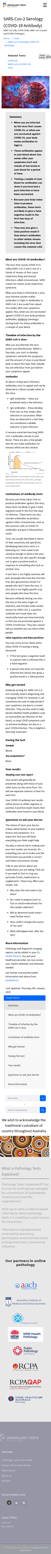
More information (17, 1084)
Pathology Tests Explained (17, 1547)
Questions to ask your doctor (23, 1074)
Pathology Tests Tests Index (17, 1460)
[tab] (25, 1005)
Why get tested (16, 1046)
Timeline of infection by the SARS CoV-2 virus (23, 1026)
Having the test (16, 1056)
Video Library (8, 1470)
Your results (14, 1065)
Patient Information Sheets (16, 1465)
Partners (6, 1480)
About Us (6, 1475)
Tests (16, 38)
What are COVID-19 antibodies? (24, 1014)
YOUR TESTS (13, 998)
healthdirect (12, 980)
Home (6, 38)
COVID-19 (12, 60)
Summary (13, 1005)
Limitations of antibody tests (23, 1037)
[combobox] (25, 1098)
